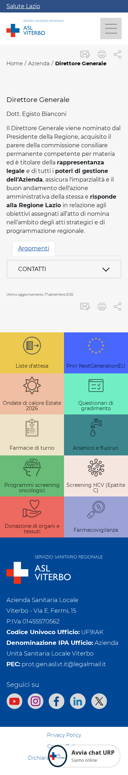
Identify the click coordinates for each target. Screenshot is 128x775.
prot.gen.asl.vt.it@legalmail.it (64, 664)
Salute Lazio (23, 6)
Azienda (39, 63)
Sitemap (64, 723)
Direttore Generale (80, 63)
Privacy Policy (64, 735)
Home (14, 63)
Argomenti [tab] (33, 248)
